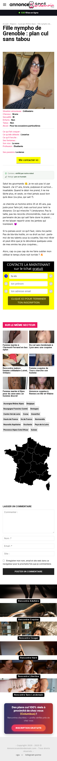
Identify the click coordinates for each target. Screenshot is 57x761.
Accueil (5, 24)
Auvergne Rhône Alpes (27, 24)
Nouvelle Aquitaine (12, 424)
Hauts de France (10, 419)
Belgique (30, 403)
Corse (25, 414)
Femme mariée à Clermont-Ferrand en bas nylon (15, 347)
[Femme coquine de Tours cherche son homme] (41, 360)
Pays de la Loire (42, 424)
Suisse (34, 430)
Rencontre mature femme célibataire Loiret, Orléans (15, 370)
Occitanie (27, 424)
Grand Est (35, 414)
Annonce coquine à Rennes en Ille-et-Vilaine (41, 392)
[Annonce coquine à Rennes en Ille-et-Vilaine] (41, 383)
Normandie (40, 419)
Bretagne (34, 409)
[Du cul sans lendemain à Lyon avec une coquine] (41, 337)
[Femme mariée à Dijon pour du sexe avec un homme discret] (15, 383)
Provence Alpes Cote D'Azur (15, 430)
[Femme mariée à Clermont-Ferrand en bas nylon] (15, 337)
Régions (13, 24)
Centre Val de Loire (11, 414)
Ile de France (26, 419)
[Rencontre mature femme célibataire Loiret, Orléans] (15, 360)
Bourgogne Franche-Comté (15, 409)
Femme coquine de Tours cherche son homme (38, 370)
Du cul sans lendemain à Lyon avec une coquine (41, 346)
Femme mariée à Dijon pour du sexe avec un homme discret (14, 393)
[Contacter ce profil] (28, 80)
